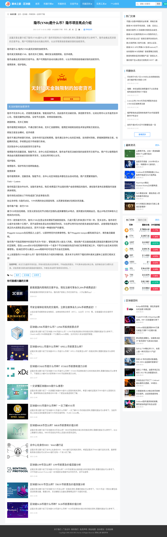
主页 (19, 14)
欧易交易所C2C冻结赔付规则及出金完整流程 (144, 30)
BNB (131, 249)
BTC (131, 229)
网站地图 (92, 529)
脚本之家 (16, 4)
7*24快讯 (115, 4)
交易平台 (74, 4)
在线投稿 (109, 529)
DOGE (132, 288)
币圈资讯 (62, 4)
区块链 (26, 4)
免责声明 (83, 529)
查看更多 (142, 134)
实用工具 (100, 4)
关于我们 (57, 529)
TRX (131, 275)
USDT (132, 242)
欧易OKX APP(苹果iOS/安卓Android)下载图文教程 (146, 47)
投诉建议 (100, 529)
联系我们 (75, 529)
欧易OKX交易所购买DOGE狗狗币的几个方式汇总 (146, 34)
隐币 (17, 275)
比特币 (36, 275)
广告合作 (66, 529)
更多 (157, 145)
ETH (131, 236)
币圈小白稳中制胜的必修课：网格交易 (141, 21)
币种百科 (32, 14)
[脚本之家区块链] (7, 4)
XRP (131, 255)
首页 (37, 4)
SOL (131, 268)
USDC (132, 262)
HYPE (132, 281)
